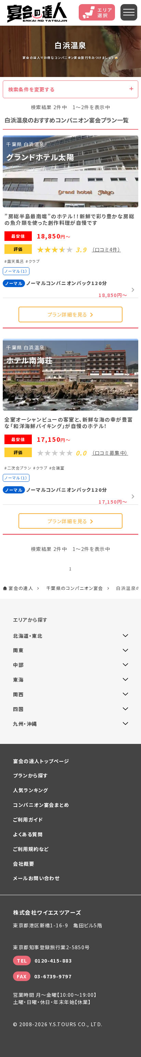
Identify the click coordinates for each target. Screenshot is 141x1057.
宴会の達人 (37, 12)
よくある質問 (28, 834)
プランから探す (30, 775)
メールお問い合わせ (36, 877)
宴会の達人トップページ (41, 760)
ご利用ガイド (28, 819)
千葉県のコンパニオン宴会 (74, 588)
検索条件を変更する (31, 89)
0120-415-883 (53, 960)
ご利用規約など (31, 848)
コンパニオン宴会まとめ (41, 804)
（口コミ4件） (106, 249)
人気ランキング (30, 790)
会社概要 (23, 863)
